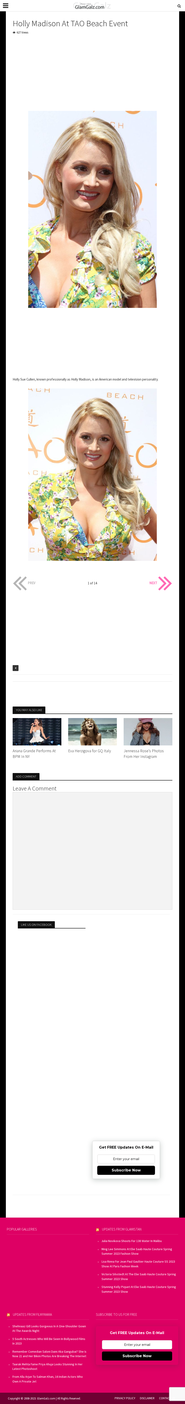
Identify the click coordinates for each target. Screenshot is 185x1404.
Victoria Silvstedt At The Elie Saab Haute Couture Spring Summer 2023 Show (139, 1276)
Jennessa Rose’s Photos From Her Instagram (144, 753)
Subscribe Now (126, 1170)
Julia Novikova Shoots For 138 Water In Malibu (132, 1241)
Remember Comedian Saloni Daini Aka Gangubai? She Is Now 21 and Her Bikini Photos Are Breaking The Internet (49, 1353)
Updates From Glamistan (121, 1229)
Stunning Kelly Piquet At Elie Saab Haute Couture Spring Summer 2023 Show (139, 1289)
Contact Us (167, 1398)
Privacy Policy (125, 1398)
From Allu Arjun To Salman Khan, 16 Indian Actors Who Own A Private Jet (47, 1379)
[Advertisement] (92, 73)
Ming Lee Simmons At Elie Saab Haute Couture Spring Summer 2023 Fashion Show (137, 1251)
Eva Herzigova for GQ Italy (89, 750)
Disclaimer (147, 1398)
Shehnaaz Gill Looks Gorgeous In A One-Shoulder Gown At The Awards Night (49, 1328)
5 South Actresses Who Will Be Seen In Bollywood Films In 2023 (48, 1341)
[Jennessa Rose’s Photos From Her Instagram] (148, 731)
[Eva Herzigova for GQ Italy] (92, 731)
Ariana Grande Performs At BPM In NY (34, 753)
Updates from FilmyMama (32, 1314)
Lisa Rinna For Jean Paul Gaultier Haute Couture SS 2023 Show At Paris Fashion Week (138, 1263)
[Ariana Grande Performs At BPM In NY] (37, 731)
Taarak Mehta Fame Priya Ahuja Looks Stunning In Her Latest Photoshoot (47, 1366)
